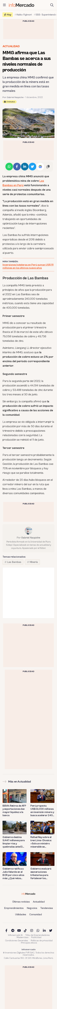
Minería (34, 562)
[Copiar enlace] (48, 166)
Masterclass (22, 937)
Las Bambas (14, 562)
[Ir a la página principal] (21, 5)
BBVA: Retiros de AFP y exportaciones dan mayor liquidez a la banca (14, 810)
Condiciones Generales (16, 940)
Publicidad (36, 937)
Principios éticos (29, 943)
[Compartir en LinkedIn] (24, 166)
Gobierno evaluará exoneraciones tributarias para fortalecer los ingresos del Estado (41, 873)
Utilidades (20, 914)
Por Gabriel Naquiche (13, 97)
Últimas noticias (21, 901)
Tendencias (46, 908)
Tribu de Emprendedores (37, 935)
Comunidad (35, 914)
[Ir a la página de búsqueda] (52, 5)
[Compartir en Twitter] (32, 166)
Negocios (32, 908)
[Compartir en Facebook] (17, 166)
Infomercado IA (15, 935)
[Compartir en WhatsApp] (9, 166)
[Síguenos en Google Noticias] (40, 166)
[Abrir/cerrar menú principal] (4, 5)
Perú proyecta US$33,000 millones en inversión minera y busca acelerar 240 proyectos (42, 810)
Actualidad (11, 46)
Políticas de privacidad (42, 940)
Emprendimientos (14, 908)
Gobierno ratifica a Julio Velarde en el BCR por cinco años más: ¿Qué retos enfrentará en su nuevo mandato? (13, 873)
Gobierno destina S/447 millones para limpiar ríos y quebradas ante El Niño (14, 842)
